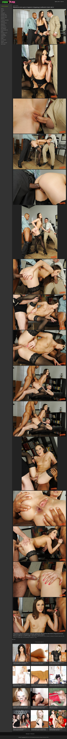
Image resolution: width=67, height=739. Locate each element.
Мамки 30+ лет (3, 27)
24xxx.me (62, 1)
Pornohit (2, 10)
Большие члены (4, 17)
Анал (2, 11)
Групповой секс (4, 22)
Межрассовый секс (4, 29)
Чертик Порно (15, 5)
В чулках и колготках (4, 20)
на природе (3, 34)
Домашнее (3, 24)
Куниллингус (3, 25)
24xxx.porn (28, 733)
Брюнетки (3, 18)
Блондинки (3, 12)
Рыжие (2, 38)
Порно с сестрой (4, 42)
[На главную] (8, 2)
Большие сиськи (4, 15)
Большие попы (3, 14)
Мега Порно (3, 44)
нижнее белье (3, 35)
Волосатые (3, 21)
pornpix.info (23, 737)
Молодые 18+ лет (4, 32)
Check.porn (32, 733)
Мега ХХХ (13, 639)
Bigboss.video (57, 1)
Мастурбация (3, 28)
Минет (2, 31)
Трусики (2, 41)
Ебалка (2, 8)
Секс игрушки (3, 39)
